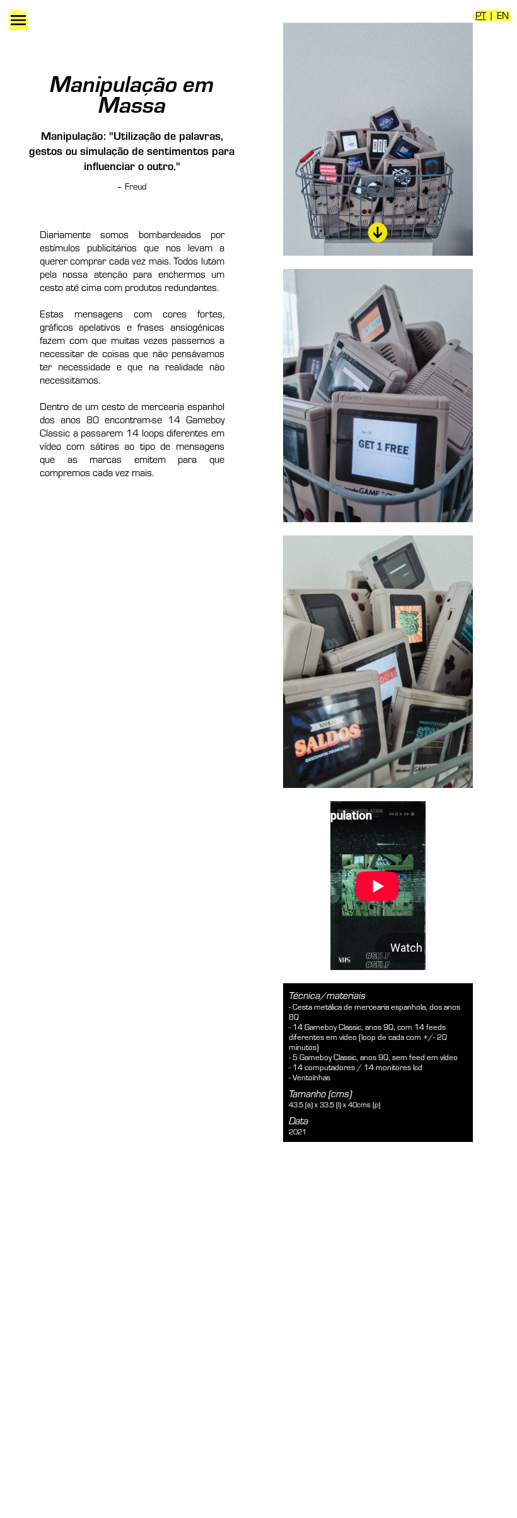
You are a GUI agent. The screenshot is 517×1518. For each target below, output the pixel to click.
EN (503, 15)
